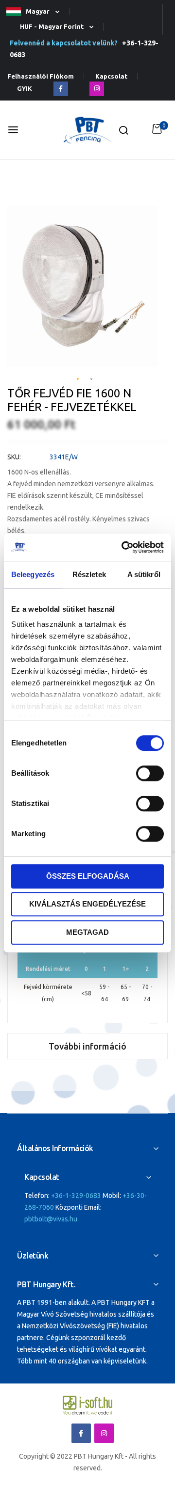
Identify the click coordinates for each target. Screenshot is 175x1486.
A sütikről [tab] (143, 574)
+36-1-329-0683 (76, 1195)
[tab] (87, 1046)
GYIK (24, 88)
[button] (37, 12)
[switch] (150, 774)
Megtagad (87, 932)
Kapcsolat (111, 76)
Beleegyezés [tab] (32, 574)
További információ (87, 1046)
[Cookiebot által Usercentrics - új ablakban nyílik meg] (123, 547)
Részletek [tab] (89, 574)
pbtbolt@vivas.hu (50, 1219)
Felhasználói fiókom (40, 76)
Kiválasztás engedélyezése (87, 904)
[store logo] (87, 130)
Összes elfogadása (87, 876)
